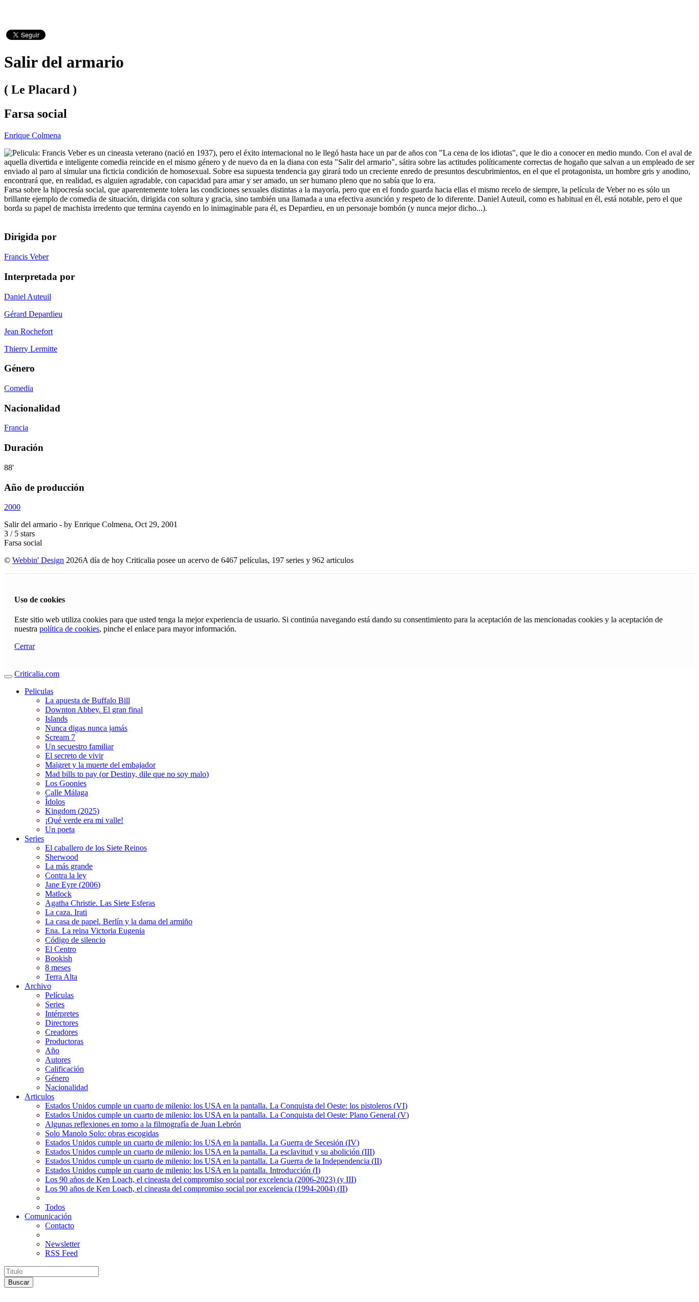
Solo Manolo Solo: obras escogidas (102, 1133)
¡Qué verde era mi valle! (84, 820)
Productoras (64, 1041)
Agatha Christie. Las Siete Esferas (100, 903)
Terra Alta (61, 976)
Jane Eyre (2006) (72, 884)
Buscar (18, 1282)
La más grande (69, 866)
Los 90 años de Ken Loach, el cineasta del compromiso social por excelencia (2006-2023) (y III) (200, 1179)
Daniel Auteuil (27, 296)
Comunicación (48, 1216)
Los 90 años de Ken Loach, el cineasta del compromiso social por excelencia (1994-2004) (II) (196, 1188)
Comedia (18, 388)
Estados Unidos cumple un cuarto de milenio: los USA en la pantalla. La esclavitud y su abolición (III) (210, 1151)
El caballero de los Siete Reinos (96, 847)
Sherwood (61, 857)
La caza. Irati (66, 912)
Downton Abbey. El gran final (94, 709)
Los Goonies (65, 783)
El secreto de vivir (74, 755)
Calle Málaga (66, 792)
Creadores (61, 1032)
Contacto (59, 1225)
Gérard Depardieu (33, 314)
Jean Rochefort (28, 331)
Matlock (58, 893)
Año (52, 1050)
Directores (61, 1022)
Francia (16, 427)
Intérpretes (62, 1013)
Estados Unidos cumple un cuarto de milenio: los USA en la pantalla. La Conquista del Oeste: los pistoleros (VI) (226, 1105)
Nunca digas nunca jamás (86, 728)
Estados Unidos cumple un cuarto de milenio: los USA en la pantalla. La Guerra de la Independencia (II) (213, 1161)
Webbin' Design (38, 560)
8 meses (58, 967)
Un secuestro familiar (79, 746)
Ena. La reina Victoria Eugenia (95, 930)
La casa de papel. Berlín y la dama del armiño (118, 921)
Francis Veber (26, 256)
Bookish (58, 958)
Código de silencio (75, 940)
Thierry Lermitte (30, 348)
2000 (12, 507)
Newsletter (62, 1244)
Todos (55, 1207)
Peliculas (39, 691)
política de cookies (69, 628)
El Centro (60, 949)
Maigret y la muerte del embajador (100, 765)
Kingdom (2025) (72, 811)
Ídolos (55, 801)
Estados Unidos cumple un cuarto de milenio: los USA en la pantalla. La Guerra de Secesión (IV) (202, 1142)
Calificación (64, 1069)
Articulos (39, 1096)
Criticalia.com (36, 673)
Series (34, 838)
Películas (59, 995)
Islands (56, 718)
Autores (58, 1059)
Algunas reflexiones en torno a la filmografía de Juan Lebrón (143, 1124)
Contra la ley (65, 875)
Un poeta (60, 829)
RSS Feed (61, 1253)
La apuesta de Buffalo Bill (87, 700)
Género (57, 1078)
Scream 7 (60, 737)
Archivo (38, 986)
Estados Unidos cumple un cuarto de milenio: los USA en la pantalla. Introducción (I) (182, 1170)
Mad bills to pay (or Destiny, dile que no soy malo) (127, 774)
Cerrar (24, 646)
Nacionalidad (66, 1087)
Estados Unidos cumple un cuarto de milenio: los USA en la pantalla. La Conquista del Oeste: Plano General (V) (227, 1115)
